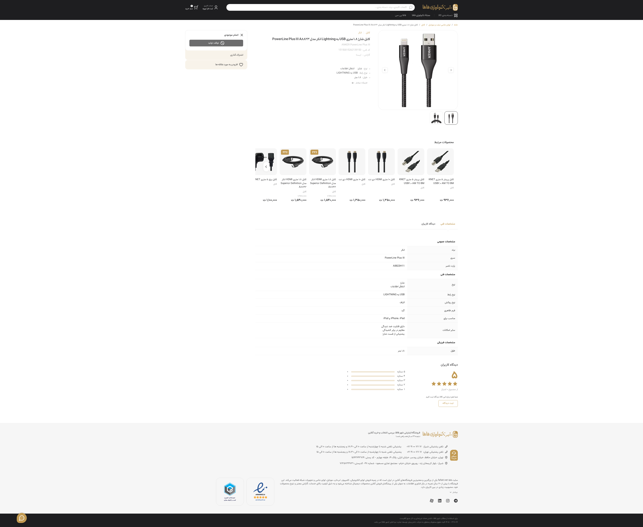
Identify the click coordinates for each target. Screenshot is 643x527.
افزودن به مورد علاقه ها (226, 65)
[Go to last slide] (451, 70)
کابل (423, 25)
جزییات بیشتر (362, 82)
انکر (360, 33)
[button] (210, 7)
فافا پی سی (400, 15)
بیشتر (455, 492)
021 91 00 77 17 (414, 452)
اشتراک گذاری (236, 55)
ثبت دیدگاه (448, 403)
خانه (456, 25)
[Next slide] (385, 70)
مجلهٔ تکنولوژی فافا (421, 15)
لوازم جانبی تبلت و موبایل (439, 25)
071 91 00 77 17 (414, 447)
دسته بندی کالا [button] (445, 15)
